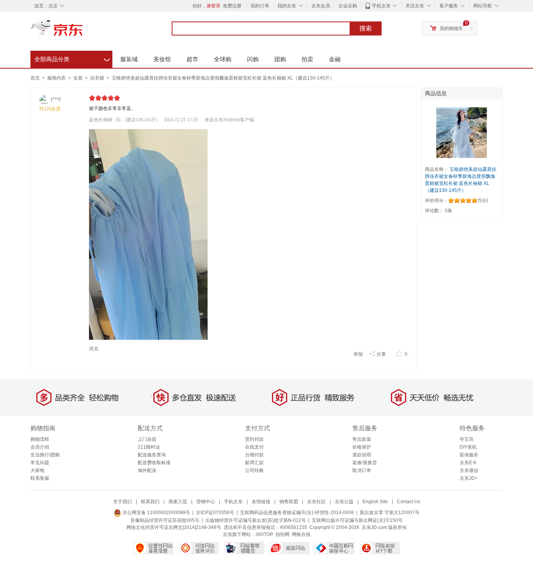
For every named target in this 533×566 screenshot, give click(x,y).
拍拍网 (282, 534)
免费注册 (232, 6)
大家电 (37, 470)
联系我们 (150, 501)
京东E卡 (468, 462)
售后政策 (361, 439)
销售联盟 (288, 501)
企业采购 (347, 6)
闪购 (253, 59)
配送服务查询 (152, 455)
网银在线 (301, 534)
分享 (381, 354)
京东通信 (469, 470)
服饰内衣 (57, 78)
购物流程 (39, 439)
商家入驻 (178, 501)
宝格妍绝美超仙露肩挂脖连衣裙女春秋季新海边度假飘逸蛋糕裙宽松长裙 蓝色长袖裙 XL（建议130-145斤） (223, 78)
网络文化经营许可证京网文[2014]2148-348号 (173, 527)
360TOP (264, 534)
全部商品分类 (72, 58)
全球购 (222, 59)
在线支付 (254, 447)
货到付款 (254, 439)
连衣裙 (97, 78)
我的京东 (286, 6)
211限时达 (149, 447)
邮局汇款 (254, 462)
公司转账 (254, 470)
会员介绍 (39, 447)
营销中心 (205, 501)
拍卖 (307, 59)
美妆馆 (162, 59)
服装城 (129, 59)
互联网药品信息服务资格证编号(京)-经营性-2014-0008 (297, 512)
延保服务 (469, 455)
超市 (192, 59)
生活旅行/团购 (45, 455)
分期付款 (254, 455)
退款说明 (361, 455)
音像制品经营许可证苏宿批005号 (164, 520)
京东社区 (316, 501)
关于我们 (122, 501)
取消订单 (361, 470)
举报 (358, 354)
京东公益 (344, 501)
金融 (335, 59)
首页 (35, 78)
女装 (78, 78)
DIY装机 (468, 447)
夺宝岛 (467, 439)
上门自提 (147, 439)
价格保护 (361, 447)
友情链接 (261, 501)
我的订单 (260, 6)
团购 (280, 59)
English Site (375, 501)
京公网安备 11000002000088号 (155, 512)
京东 (83, 31)
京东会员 (320, 6)
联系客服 (39, 478)
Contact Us (408, 501)
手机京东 (381, 6)
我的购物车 (451, 28)
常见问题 (39, 462)
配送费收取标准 (154, 462)
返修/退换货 (364, 462)
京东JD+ (469, 478)
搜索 (365, 28)
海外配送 (147, 470)
